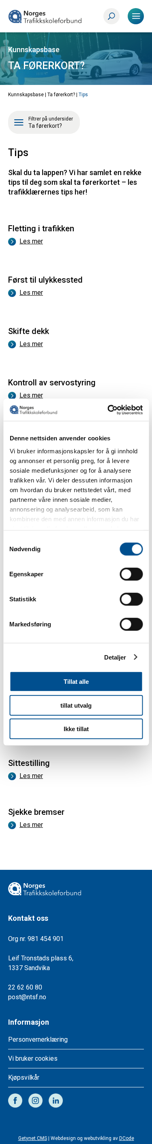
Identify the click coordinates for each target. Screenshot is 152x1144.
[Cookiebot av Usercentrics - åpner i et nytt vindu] (108, 409)
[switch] (131, 574)
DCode (126, 1138)
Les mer (31, 241)
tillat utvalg (76, 705)
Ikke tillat (76, 728)
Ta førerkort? (61, 94)
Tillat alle (76, 681)
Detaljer (115, 656)
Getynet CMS (32, 1138)
